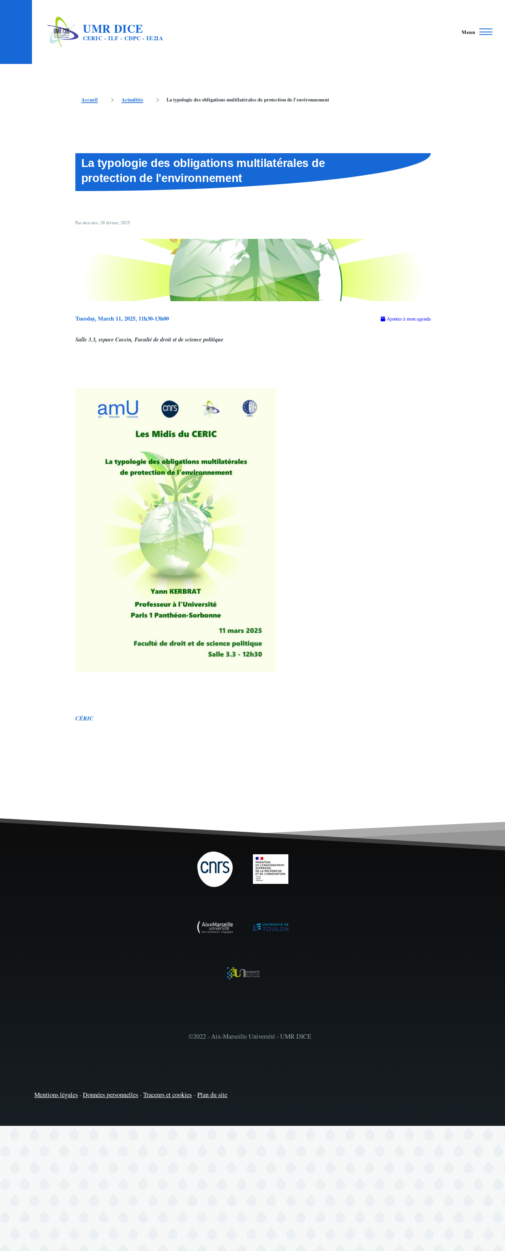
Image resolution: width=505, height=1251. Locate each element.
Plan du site (212, 1094)
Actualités (132, 99)
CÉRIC (84, 718)
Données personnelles (110, 1094)
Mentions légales (56, 1094)
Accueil (89, 99)
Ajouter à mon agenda (409, 318)
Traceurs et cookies (167, 1094)
